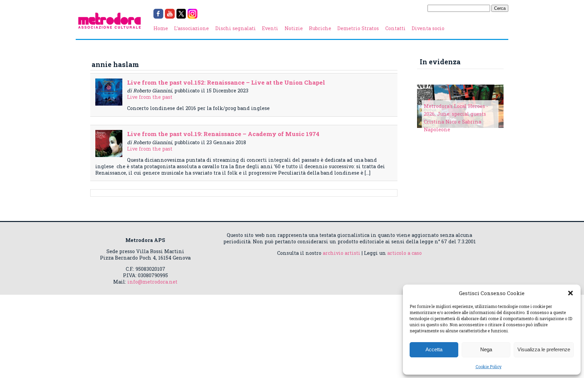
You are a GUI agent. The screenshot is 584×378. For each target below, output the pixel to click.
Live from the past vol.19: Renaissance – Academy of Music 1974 (223, 134)
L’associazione (191, 28)
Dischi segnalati (235, 28)
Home (160, 28)
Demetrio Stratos (358, 28)
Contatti (395, 28)
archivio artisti (341, 253)
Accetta (433, 349)
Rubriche (320, 28)
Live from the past (149, 97)
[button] (570, 293)
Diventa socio (428, 28)
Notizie (294, 28)
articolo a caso (404, 253)
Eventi (270, 28)
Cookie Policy (489, 366)
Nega (486, 349)
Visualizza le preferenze (543, 349)
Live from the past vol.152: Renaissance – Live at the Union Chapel (226, 82)
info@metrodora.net (152, 282)
